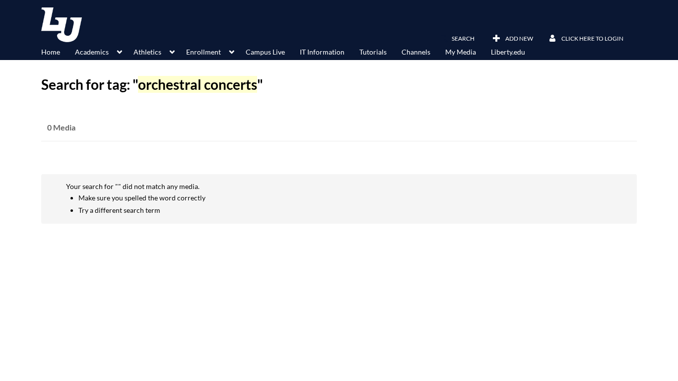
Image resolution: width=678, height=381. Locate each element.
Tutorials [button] (373, 52)
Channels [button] (416, 52)
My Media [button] (460, 52)
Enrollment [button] (203, 52)
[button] (457, 39)
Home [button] (50, 52)
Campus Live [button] (265, 52)
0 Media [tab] (61, 127)
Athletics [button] (147, 52)
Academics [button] (92, 52)
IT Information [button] (322, 52)
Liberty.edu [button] (508, 52)
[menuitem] (58, 51)
